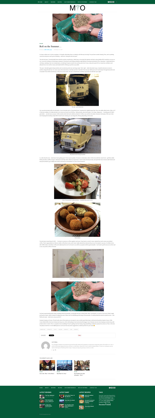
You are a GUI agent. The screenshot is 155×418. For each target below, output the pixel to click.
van (71, 329)
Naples (102, 396)
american (42, 329)
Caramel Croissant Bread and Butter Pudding (89, 401)
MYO (109, 399)
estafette (49, 329)
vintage (76, 329)
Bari (102, 395)
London (101, 402)
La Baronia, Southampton (48, 405)
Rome (111, 396)
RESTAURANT (107, 397)
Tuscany (104, 395)
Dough (111, 397)
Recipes (60, 2)
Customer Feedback (69, 2)
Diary (41, 43)
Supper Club (101, 399)
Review (102, 404)
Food (55, 329)
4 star (102, 400)
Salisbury (106, 399)
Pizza (108, 402)
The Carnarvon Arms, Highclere (49, 400)
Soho (100, 397)
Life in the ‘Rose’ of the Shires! (47, 373)
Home (40, 2)
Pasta (108, 395)
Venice (105, 396)
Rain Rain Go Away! (61, 373)
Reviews (53, 2)
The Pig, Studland (49, 395)
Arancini (108, 396)
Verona (100, 395)
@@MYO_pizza (49, 49)
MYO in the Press (82, 2)
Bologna (110, 395)
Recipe (108, 400)
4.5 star (113, 396)
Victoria (42, 49)
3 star (112, 399)
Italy (104, 402)
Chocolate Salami (89, 406)
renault (66, 329)
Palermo (113, 395)
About (46, 2)
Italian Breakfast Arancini (89, 396)
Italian (60, 329)
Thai (99, 396)
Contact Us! (93, 2)
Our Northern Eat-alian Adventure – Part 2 (79, 374)
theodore (103, 397)
